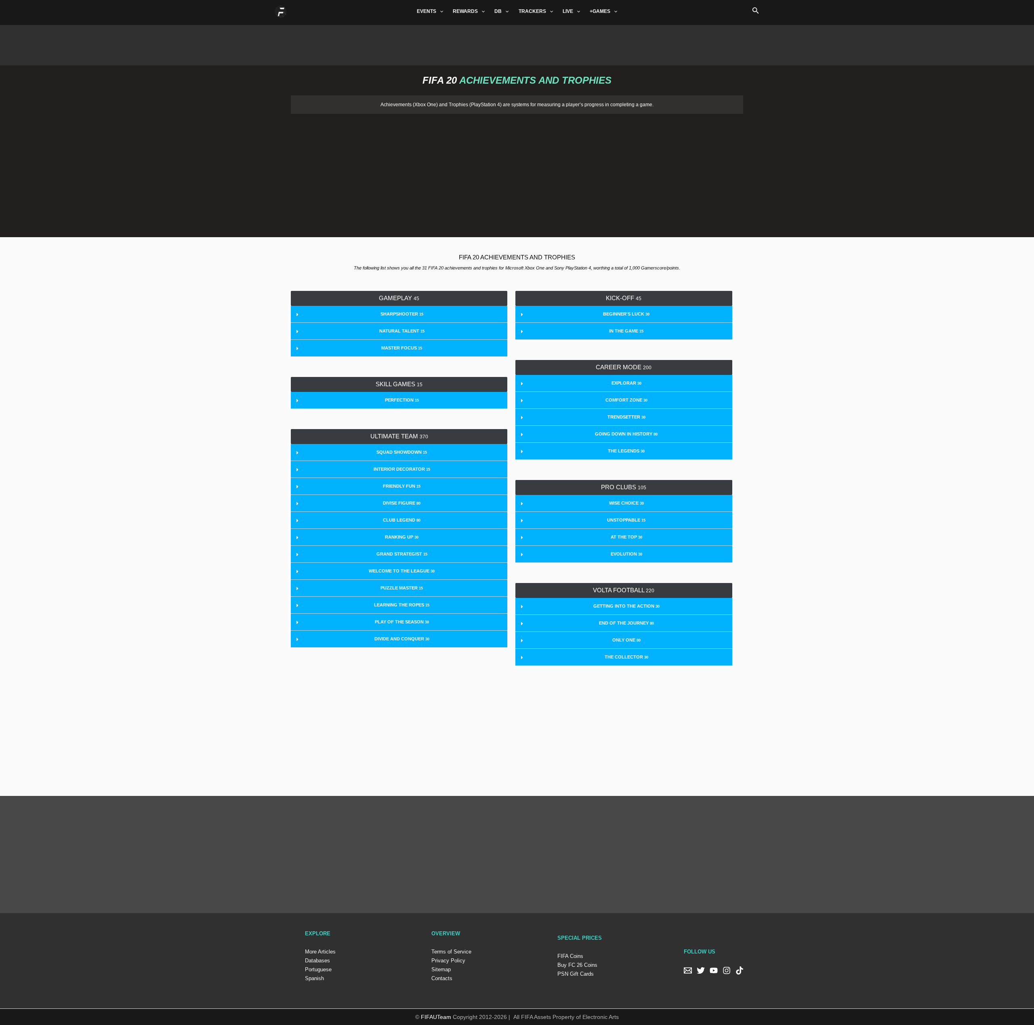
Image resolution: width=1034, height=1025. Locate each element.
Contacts (441, 978)
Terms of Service (451, 952)
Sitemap (441, 969)
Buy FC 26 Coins (577, 965)
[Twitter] (701, 970)
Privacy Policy (448, 961)
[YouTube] (714, 970)
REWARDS (465, 11)
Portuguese (318, 969)
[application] (439, 11)
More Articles (320, 952)
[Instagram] (727, 970)
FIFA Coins (570, 956)
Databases (317, 961)
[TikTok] (740, 970)
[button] (399, 298)
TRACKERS (532, 11)
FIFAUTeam (436, 1017)
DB (498, 11)
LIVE (568, 11)
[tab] (399, 314)
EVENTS (426, 11)
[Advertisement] (517, 43)
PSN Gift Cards (575, 974)
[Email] (688, 970)
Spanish (314, 978)
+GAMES (600, 11)
